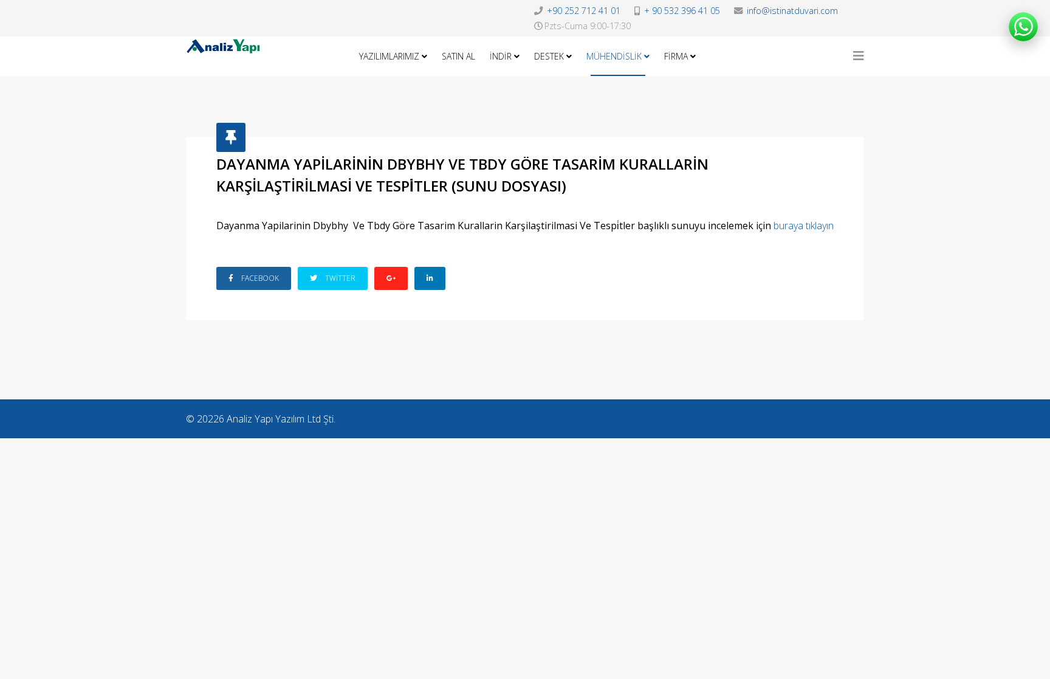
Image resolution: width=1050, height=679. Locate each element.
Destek (549, 56)
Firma (676, 56)
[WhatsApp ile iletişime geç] (1023, 26)
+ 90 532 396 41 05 (682, 10)
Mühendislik (614, 56)
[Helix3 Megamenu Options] (858, 55)
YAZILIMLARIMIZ (389, 56)
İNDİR (501, 56)
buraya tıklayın (804, 225)
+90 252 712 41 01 (583, 10)
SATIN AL (458, 56)
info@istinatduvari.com (792, 10)
